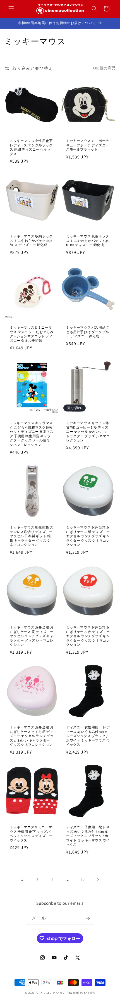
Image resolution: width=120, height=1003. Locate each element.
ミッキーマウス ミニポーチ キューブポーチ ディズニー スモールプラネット (87, 145)
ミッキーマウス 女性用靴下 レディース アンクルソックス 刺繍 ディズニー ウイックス (31, 147)
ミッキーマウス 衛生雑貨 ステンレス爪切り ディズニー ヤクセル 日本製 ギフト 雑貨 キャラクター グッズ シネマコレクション (31, 536)
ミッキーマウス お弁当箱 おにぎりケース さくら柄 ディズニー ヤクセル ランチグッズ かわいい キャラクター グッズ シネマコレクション (31, 736)
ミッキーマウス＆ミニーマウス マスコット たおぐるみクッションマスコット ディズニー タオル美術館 (31, 334)
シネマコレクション (51, 993)
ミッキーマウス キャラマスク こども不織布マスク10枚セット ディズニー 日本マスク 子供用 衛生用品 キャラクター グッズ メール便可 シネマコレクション (31, 434)
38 (82, 879)
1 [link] (22, 879)
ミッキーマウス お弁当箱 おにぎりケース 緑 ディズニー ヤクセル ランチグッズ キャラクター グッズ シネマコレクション (88, 536)
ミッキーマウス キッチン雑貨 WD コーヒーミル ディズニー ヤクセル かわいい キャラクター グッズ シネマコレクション (88, 431)
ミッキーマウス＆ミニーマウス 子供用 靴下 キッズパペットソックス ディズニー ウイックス (31, 833)
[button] (11, 9)
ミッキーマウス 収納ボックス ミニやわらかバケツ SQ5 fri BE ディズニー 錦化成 (31, 240)
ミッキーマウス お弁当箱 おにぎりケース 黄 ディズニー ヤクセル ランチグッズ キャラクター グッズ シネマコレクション (31, 636)
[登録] (88, 918)
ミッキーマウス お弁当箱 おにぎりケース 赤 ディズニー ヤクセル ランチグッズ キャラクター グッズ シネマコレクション (88, 636)
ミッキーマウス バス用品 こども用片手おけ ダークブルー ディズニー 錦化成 (88, 331)
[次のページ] (98, 879)
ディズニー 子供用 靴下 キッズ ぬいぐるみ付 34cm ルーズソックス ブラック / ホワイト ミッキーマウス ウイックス (88, 836)
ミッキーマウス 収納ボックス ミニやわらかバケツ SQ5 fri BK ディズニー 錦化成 (87, 240)
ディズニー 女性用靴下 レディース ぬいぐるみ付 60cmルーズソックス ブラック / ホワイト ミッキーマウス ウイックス (88, 736)
